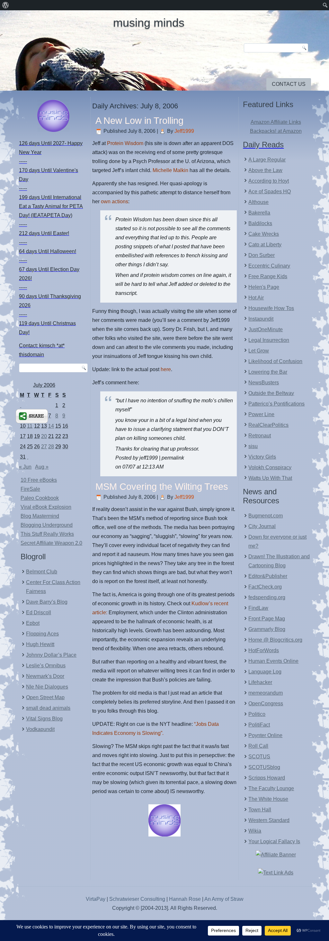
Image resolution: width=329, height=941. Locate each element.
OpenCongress (265, 703)
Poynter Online (265, 735)
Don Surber (261, 255)
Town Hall (259, 809)
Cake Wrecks (263, 234)
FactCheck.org (265, 586)
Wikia (254, 831)
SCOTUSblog (264, 767)
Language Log (264, 671)
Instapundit (260, 319)
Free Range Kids (267, 276)
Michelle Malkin (170, 170)
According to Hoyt (268, 181)
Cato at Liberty (264, 244)
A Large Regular (267, 159)
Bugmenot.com (265, 515)
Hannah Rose (185, 899)
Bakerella (259, 212)
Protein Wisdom (126, 143)
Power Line (261, 414)
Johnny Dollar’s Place (51, 655)
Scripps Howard (266, 778)
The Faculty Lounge (271, 788)
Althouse (258, 202)
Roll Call (258, 746)
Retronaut (259, 435)
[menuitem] (5, 5)
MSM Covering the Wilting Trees (161, 486)
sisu (253, 446)
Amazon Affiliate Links (276, 122)
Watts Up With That (270, 478)
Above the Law (265, 170)
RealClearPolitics (268, 425)
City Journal (262, 526)
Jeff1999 (184, 131)
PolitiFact (259, 724)
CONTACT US (289, 84)
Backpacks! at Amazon (276, 131)
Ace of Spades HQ (269, 191)
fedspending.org (266, 597)
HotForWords (263, 650)
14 (51, 426)
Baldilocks (260, 223)
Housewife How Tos (271, 308)
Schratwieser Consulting (137, 899)
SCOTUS (259, 756)
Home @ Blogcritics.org (275, 640)
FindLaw (258, 608)
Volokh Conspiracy (269, 467)
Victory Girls (262, 457)
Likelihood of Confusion (275, 361)
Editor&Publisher (267, 576)
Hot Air (256, 297)
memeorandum (265, 693)
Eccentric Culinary (269, 266)
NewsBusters (263, 382)
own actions (114, 201)
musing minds (148, 22)
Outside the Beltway (271, 393)
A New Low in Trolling (139, 120)
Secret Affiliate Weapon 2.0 (51, 543)
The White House (268, 799)
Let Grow (258, 350)
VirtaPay (96, 899)
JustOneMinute (265, 329)
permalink (173, 458)
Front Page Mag (266, 618)
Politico (256, 714)
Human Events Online (273, 661)
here (166, 369)
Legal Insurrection (268, 340)
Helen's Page (263, 287)
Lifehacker (260, 682)
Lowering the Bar (267, 372)
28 (51, 446)
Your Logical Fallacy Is (274, 841)
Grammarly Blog (266, 629)
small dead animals (48, 708)
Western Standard (268, 820)
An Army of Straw (224, 899)
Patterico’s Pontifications (276, 404)
